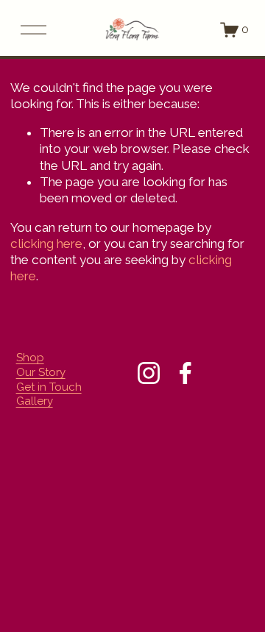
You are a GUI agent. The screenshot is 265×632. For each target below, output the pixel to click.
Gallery (34, 401)
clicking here (46, 243)
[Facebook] (185, 373)
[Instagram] (148, 373)
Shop (30, 357)
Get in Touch (49, 387)
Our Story (41, 372)
